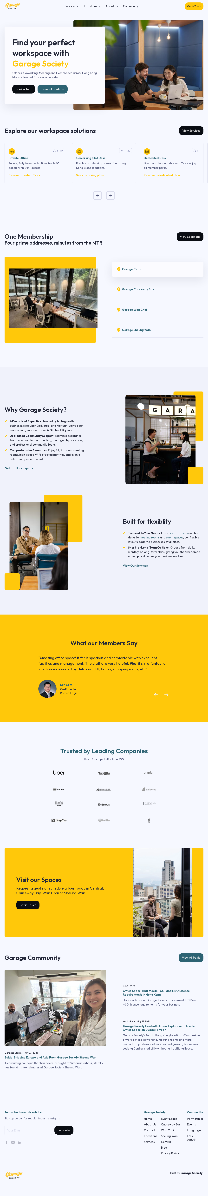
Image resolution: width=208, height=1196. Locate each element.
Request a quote (30, 888)
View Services (191, 130)
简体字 (191, 1140)
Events (191, 1124)
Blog (164, 1147)
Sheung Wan (169, 1136)
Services (149, 1142)
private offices (178, 533)
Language (194, 1130)
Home (148, 1119)
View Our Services (135, 565)
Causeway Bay (171, 1124)
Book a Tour (24, 89)
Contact (149, 1130)
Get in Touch (194, 6)
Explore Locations (52, 89)
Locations (150, 1136)
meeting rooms (149, 537)
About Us (112, 6)
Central (166, 1142)
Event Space (169, 1119)
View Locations (190, 237)
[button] (72, 6)
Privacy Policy (170, 1153)
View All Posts (191, 957)
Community (130, 6)
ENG (190, 1136)
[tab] (157, 269)
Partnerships (195, 1119)
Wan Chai (167, 1130)
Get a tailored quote (19, 468)
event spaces (174, 537)
